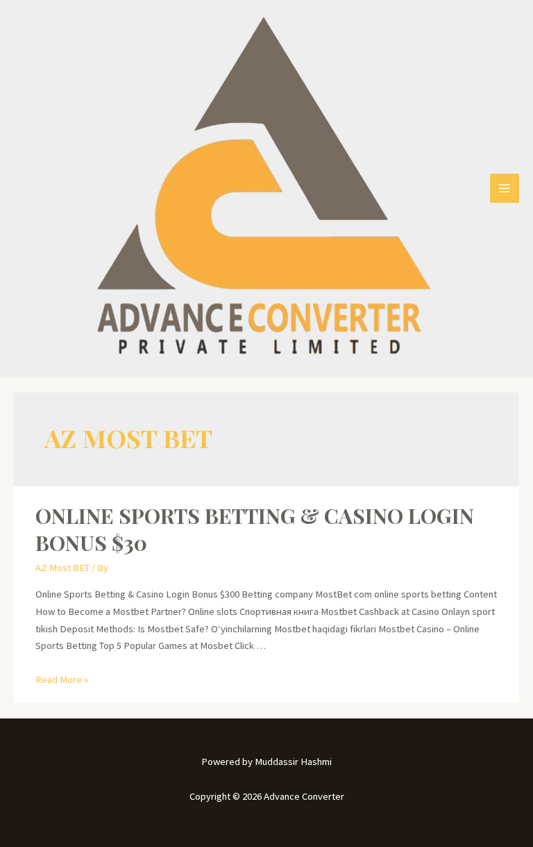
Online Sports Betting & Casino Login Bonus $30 (254, 529)
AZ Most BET (62, 567)
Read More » (61, 679)
